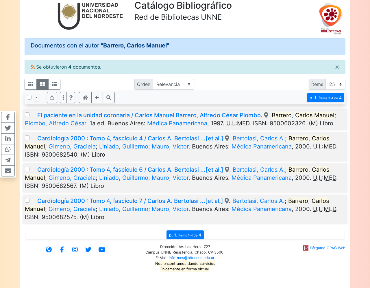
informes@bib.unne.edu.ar (191, 258)
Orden (143, 84)
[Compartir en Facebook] (8, 117)
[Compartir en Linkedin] (8, 138)
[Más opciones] (63, 97)
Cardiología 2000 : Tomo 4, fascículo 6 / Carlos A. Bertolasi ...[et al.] (130, 169)
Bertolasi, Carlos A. (259, 138)
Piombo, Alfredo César (55, 123)
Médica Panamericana (177, 123)
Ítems (317, 84)
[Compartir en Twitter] (8, 127)
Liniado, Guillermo (123, 146)
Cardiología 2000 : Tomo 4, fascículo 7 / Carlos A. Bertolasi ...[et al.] (130, 200)
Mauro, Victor (170, 146)
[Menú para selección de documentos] (36, 97)
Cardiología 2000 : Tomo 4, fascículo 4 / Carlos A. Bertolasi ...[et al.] (130, 138)
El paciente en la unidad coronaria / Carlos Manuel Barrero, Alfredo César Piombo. (149, 115)
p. (326, 97)
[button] (70, 97)
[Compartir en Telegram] (8, 160)
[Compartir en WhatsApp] (8, 149)
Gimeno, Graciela (72, 146)
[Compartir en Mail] (8, 170)
